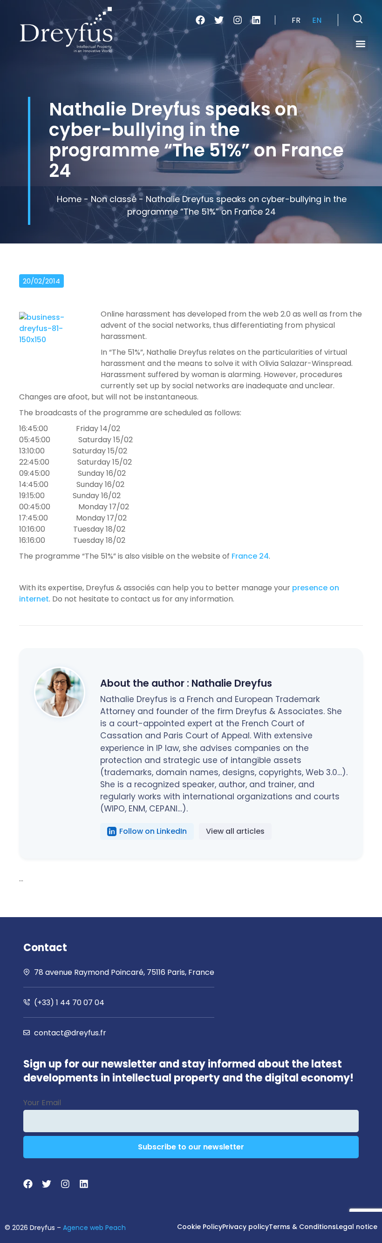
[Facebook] (200, 20)
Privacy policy (245, 1226)
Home (69, 199)
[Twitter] (219, 20)
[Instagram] (237, 20)
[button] (357, 18)
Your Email (42, 1102)
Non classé (113, 199)
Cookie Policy (199, 1226)
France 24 (250, 556)
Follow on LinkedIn (153, 831)
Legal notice (356, 1226)
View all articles (235, 831)
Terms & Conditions (302, 1226)
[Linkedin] (256, 20)
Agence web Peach (94, 1227)
